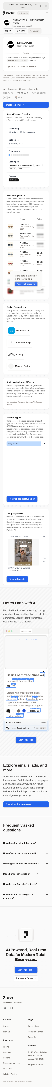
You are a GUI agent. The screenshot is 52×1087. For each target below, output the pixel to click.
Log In (6, 1026)
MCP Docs (7, 1069)
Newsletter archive (11, 1063)
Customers (8, 1052)
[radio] (8, 711)
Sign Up (6, 1032)
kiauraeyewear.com (21, 26)
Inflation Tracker (10, 1074)
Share (22, 31)
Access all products (26, 284)
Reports (6, 1058)
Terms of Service (35, 1032)
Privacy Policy (34, 1026)
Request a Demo (24, 978)
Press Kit (32, 1037)
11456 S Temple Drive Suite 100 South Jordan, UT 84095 (37, 1055)
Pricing (6, 1047)
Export (8, 31)
